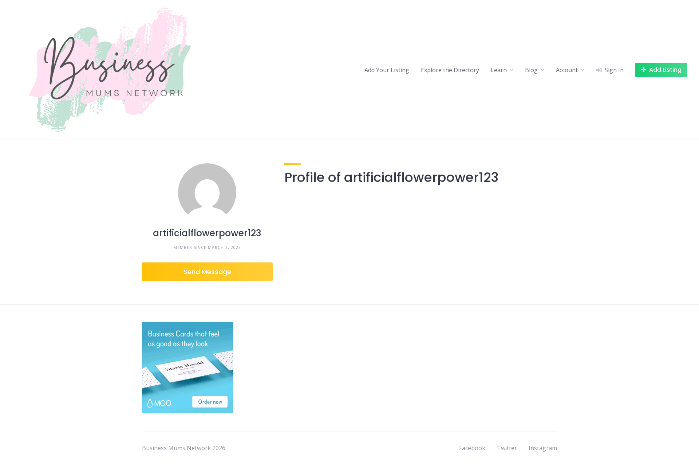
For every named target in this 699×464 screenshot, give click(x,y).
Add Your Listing (386, 70)
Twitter (507, 448)
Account (567, 70)
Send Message (207, 271)
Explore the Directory (450, 70)
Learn (499, 70)
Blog (531, 70)
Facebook (472, 448)
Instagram (543, 448)
